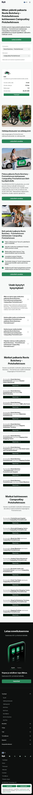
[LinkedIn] (25, 756)
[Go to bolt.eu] (3, 2)
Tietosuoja (4, 766)
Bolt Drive (5, 707)
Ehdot (3, 763)
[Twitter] (15, 756)
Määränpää (5, 53)
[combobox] (16, 49)
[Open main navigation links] (29, 2)
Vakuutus (4, 769)
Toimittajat (4, 760)
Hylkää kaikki (23, 786)
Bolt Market (6, 713)
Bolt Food (5, 710)
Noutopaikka (5, 46)
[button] (28, 299)
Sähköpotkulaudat (7, 701)
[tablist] (16, 667)
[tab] (13, 667)
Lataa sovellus (16, 39)
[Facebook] (9, 756)
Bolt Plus (5, 720)
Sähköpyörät (6, 704)
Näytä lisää (15, 385)
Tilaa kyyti (16, 94)
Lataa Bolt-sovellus (16, 141)
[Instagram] (20, 756)
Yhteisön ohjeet (6, 779)
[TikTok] (30, 756)
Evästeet (4, 772)
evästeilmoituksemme (23, 790)
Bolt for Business (7, 717)
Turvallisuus (5, 776)
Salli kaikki (9, 786)
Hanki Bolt (16, 681)
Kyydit (4, 697)
